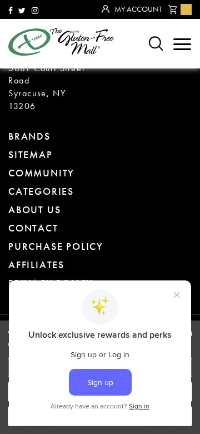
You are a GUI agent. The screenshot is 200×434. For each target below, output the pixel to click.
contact (33, 227)
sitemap (30, 154)
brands (29, 136)
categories (41, 191)
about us (34, 209)
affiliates (36, 264)
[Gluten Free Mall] (61, 42)
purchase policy (55, 246)
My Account (138, 9)
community (41, 172)
